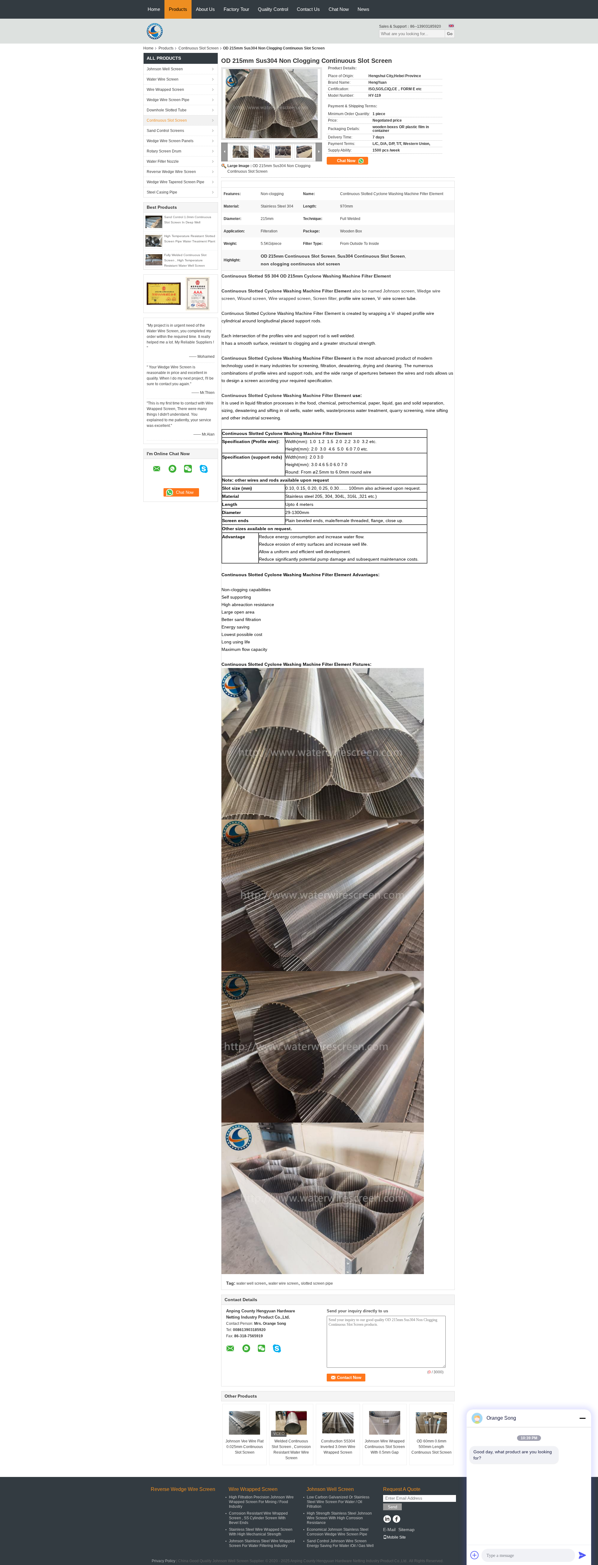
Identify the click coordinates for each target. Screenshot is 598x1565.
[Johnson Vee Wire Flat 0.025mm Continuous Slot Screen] (244, 1422)
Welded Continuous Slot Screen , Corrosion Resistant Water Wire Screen (291, 1449)
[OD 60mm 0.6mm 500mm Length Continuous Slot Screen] (431, 1422)
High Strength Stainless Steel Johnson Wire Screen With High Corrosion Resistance (339, 1518)
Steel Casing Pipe (162, 192)
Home (154, 9)
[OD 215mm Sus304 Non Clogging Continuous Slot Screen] (271, 103)
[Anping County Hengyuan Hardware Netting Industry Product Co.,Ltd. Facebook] (396, 1519)
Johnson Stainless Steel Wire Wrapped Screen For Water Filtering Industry (262, 1543)
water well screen (251, 1283)
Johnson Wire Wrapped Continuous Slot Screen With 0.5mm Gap (385, 1447)
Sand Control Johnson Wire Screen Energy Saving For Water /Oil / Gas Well (340, 1543)
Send (392, 1507)
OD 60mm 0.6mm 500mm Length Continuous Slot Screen (431, 1447)
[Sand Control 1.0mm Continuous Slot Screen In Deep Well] (153, 221)
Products (178, 9)
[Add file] (474, 1555)
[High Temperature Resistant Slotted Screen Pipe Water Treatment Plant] (153, 240)
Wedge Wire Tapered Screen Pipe (175, 182)
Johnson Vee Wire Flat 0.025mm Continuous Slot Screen (244, 1447)
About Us (205, 9)
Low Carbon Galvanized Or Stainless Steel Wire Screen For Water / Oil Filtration (338, 1502)
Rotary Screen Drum (164, 151)
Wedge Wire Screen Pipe (168, 100)
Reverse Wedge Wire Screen (171, 172)
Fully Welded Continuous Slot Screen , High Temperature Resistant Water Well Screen (185, 260)
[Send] (582, 1555)
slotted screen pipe (317, 1283)
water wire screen (283, 1283)
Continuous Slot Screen (198, 48)
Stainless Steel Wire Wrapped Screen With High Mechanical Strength (260, 1531)
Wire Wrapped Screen (165, 89)
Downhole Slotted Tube (167, 110)
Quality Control (273, 9)
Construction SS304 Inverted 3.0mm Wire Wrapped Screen (337, 1447)
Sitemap (406, 1529)
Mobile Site (396, 1537)
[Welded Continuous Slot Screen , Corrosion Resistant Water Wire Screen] (291, 1422)
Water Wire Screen (162, 79)
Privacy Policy (163, 1561)
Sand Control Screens (165, 130)
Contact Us (308, 9)
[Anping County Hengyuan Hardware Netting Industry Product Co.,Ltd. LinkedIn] (387, 1519)
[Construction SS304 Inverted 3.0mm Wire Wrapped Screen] (338, 1422)
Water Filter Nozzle (163, 161)
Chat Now (339, 9)
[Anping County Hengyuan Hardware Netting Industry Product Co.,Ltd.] (155, 31)
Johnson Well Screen (165, 69)
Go (450, 33)
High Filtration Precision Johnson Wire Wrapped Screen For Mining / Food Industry (261, 1502)
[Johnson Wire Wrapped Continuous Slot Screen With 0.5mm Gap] (384, 1422)
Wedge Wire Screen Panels (170, 141)
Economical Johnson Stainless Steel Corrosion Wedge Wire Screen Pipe (337, 1531)
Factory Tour (236, 9)
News (363, 9)
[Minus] (582, 1418)
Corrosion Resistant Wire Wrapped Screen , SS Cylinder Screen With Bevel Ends (258, 1518)
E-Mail (389, 1529)
